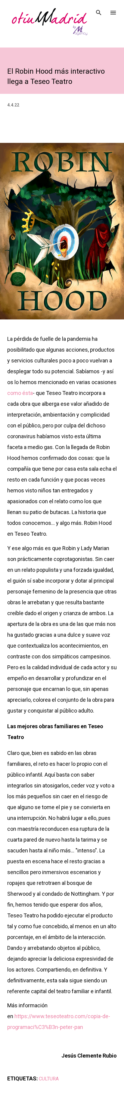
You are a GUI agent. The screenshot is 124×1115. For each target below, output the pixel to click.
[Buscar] (98, 10)
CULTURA (49, 1079)
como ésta (20, 393)
